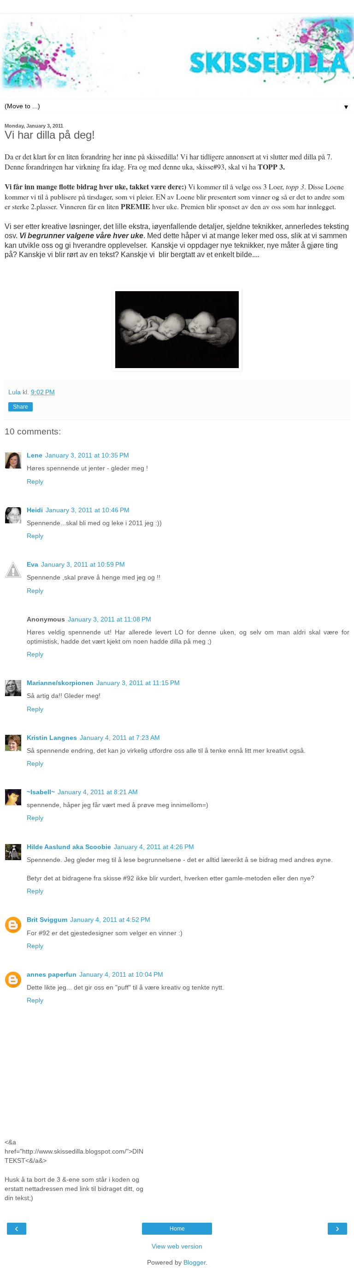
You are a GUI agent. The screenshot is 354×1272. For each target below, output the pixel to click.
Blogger (194, 1262)
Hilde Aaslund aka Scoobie (69, 846)
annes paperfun (52, 974)
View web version (177, 1246)
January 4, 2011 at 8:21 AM (98, 792)
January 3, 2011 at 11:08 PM (109, 619)
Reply (35, 481)
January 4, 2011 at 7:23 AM (120, 737)
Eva (32, 564)
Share (20, 407)
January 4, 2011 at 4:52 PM (110, 919)
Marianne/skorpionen (60, 682)
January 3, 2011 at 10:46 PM (88, 510)
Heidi (35, 510)
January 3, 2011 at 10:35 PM (87, 455)
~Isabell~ (41, 792)
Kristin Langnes (52, 737)
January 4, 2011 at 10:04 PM (121, 974)
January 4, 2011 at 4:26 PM (154, 846)
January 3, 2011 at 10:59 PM (83, 564)
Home (177, 1228)
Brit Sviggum (47, 919)
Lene (34, 455)
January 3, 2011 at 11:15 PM (138, 682)
